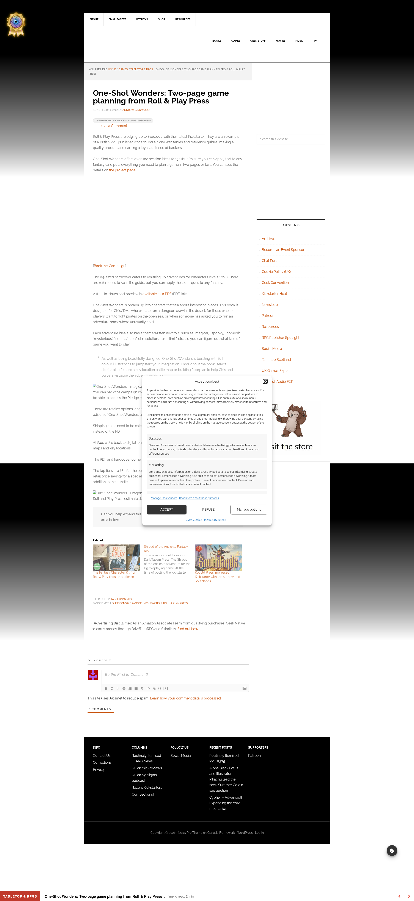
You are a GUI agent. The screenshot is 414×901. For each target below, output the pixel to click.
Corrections (102, 762)
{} (159, 688)
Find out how (187, 629)
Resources (270, 327)
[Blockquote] (142, 688)
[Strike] (124, 688)
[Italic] (112, 688)
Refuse (208, 510)
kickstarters (153, 603)
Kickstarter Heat (274, 294)
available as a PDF (157, 294)
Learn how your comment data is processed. (185, 698)
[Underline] (118, 688)
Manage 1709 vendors (164, 498)
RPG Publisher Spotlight (280, 338)
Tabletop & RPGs (122, 599)
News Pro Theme (190, 832)
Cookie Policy (194, 519)
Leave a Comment (112, 126)
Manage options (249, 510)
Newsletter (270, 305)
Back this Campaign (109, 266)
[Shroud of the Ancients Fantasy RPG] (169, 559)
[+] (165, 688)
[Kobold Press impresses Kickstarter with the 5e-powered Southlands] (218, 557)
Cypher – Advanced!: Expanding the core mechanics (226, 803)
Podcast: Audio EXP (277, 382)
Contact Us (102, 756)
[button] (265, 381)
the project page (122, 170)
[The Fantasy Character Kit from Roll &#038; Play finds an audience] (116, 557)
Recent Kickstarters (147, 787)
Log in (259, 832)
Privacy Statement (215, 519)
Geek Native (121, 44)
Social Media (272, 349)
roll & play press (175, 603)
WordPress (245, 832)
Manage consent (392, 850)
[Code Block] (148, 688)
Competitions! (143, 794)
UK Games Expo (275, 371)
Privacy (99, 769)
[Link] (154, 688)
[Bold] (106, 688)
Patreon (268, 316)
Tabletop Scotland (276, 360)
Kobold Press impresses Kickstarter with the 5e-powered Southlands (217, 577)
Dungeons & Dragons (127, 603)
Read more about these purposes (199, 498)
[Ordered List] (130, 688)
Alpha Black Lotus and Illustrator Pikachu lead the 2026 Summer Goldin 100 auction (226, 779)
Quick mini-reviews (147, 768)
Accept (166, 510)
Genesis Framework (221, 832)
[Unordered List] (136, 688)
